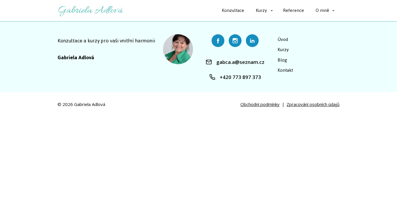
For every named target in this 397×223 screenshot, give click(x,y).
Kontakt (285, 70)
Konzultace (233, 10)
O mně (322, 10)
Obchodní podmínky (260, 104)
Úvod (283, 39)
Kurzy (261, 10)
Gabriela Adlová (90, 10)
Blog (282, 59)
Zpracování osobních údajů (313, 104)
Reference (293, 10)
